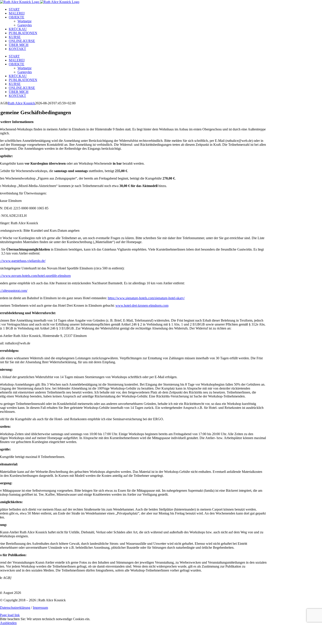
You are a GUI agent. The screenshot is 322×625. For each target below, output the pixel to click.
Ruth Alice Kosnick (21, 103)
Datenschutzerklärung (15, 607)
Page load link (10, 615)
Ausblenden (8, 623)
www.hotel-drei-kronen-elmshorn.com (141, 305)
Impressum (40, 607)
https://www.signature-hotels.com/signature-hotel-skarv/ (146, 298)
